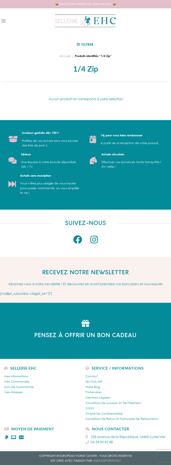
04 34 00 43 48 (102, 442)
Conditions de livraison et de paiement (113, 403)
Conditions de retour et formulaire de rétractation (122, 419)
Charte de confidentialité (104, 413)
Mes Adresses (13, 392)
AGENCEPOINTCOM (107, 460)
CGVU (90, 408)
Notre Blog (93, 387)
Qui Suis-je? (94, 381)
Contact (92, 376)
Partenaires (93, 392)
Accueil (64, 56)
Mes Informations (16, 376)
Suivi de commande (19, 387)
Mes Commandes (16, 381)
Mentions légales (98, 397)
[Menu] (3, 21)
